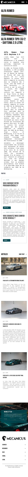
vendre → (6, 240)
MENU (23, 2)
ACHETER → (7, 207)
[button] (14, 173)
